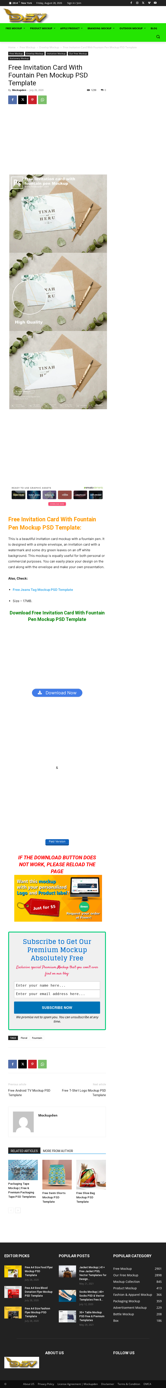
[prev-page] (11, 1210)
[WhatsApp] (42, 99)
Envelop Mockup (49, 47)
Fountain (37, 1037)
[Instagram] (137, 3)
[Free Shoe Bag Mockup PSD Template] (91, 1174)
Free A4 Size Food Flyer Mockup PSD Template (39, 1271)
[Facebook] (131, 3)
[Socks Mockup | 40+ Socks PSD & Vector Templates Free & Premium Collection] (67, 1296)
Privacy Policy (46, 1384)
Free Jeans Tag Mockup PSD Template (43, 590)
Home (12, 47)
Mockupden (19, 90)
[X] (143, 3)
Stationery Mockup (19, 58)
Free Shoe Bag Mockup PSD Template (85, 1197)
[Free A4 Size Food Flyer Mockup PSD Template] (13, 1271)
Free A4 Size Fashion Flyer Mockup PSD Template (37, 1312)
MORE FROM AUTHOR (58, 1151)
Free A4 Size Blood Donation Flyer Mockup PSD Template (39, 1291)
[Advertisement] (112, 15)
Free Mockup (27, 47)
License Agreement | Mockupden (77, 1384)
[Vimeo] (149, 3)
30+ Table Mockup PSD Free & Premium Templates (91, 1316)
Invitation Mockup (56, 53)
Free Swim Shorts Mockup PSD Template (53, 1197)
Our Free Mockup (78, 53)
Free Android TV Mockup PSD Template (29, 1093)
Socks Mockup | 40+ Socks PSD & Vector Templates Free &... (91, 1295)
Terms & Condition (129, 1384)
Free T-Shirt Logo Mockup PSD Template (84, 1093)
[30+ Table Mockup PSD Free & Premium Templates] (67, 1316)
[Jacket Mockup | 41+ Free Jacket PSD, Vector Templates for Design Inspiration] (67, 1271)
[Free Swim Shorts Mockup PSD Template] (57, 1174)
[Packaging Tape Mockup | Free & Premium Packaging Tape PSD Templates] (23, 1170)
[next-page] (18, 1210)
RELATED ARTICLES (24, 1151)
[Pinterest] (32, 99)
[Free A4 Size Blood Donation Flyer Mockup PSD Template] (13, 1292)
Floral (24, 1037)
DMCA (147, 1384)
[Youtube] (155, 3)
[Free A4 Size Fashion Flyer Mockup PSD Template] (13, 1313)
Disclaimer (107, 1384)
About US (28, 1384)
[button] (158, 37)
